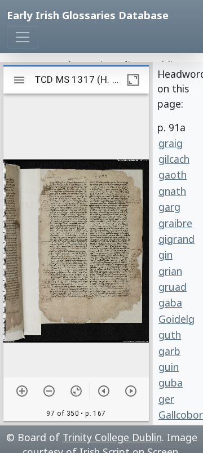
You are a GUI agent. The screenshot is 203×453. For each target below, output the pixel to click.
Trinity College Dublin (112, 437)
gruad (172, 287)
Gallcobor (178, 414)
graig (170, 143)
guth (169, 334)
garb (169, 351)
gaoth (172, 174)
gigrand (176, 239)
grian (170, 271)
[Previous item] (103, 391)
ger (166, 399)
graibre (175, 223)
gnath (172, 191)
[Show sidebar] (19, 80)
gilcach (173, 159)
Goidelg (176, 319)
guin (168, 367)
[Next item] (130, 391)
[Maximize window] (133, 80)
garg (169, 207)
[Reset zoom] (76, 391)
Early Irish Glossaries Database (88, 15)
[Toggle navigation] (22, 37)
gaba (170, 302)
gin (165, 254)
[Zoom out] (49, 391)
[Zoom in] (22, 391)
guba (170, 382)
